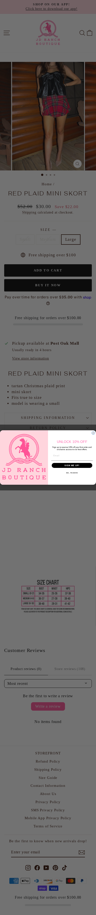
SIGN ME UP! (72, 465)
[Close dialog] (93, 433)
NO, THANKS (72, 473)
